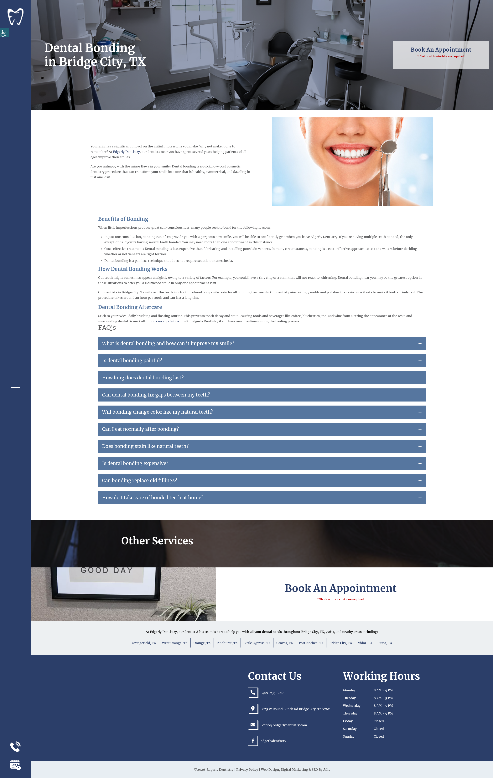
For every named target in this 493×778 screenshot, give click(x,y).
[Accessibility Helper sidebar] (4, 32)
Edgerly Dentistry (126, 152)
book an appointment (166, 321)
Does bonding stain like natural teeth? (145, 446)
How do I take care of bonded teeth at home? (153, 497)
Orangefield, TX (144, 643)
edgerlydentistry (265, 741)
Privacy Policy (247, 769)
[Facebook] (253, 741)
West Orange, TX (175, 643)
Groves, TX (284, 643)
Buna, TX (385, 643)
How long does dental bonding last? (143, 378)
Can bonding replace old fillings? (139, 480)
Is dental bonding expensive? (135, 463)
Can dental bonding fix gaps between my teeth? (156, 395)
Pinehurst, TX (227, 643)
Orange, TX (202, 643)
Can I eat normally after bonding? (140, 429)
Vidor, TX (365, 643)
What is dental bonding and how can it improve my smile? (168, 343)
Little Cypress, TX (257, 643)
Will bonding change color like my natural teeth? (157, 412)
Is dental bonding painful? (132, 360)
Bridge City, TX (340, 643)
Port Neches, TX (311, 643)
